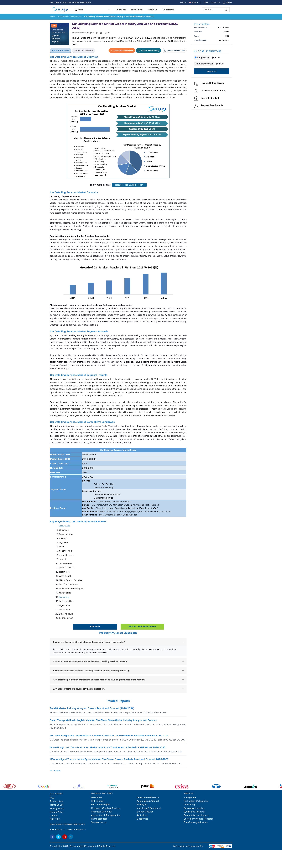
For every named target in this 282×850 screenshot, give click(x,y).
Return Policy (57, 812)
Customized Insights (194, 808)
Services (121, 9)
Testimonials (56, 801)
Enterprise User (205, 63)
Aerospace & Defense (148, 797)
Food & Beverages (100, 804)
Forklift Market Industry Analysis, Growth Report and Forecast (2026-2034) (92, 708)
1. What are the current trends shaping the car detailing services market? (89, 642)
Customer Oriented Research (198, 818)
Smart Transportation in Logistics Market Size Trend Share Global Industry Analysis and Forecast (103, 720)
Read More (55, 771)
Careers (54, 815)
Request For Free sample (142, 626)
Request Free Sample (211, 105)
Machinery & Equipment (149, 808)
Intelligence (190, 797)
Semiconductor (99, 822)
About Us (152, 9)
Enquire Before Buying (212, 83)
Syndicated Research (194, 811)
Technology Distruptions (196, 801)
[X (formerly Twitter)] (58, 836)
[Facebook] (52, 836)
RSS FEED (55, 819)
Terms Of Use (57, 804)
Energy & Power (145, 811)
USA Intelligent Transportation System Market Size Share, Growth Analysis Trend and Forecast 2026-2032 (109, 759)
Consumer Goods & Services (105, 808)
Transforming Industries (196, 822)
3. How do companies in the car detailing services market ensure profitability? (91, 670)
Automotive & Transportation (70, 16)
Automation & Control (148, 801)
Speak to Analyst (210, 98)
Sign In (229, 2)
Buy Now (95, 626)
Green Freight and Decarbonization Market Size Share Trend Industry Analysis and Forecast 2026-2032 (107, 747)
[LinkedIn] (70, 836)
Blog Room (137, 9)
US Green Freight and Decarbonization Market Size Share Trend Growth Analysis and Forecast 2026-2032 (109, 735)
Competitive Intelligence (196, 815)
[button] (92, 10)
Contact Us (215, 2)
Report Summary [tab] (60, 50)
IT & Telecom (97, 801)
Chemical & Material (101, 811)
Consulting (189, 804)
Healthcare (96, 797)
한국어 (107, 33)
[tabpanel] (118, 376)
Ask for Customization (213, 90)
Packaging (142, 804)
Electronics (142, 818)
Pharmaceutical (99, 818)
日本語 (99, 33)
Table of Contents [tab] (84, 50)
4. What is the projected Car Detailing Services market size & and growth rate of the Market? (99, 679)
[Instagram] (64, 836)
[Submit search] (226, 9)
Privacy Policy (57, 808)
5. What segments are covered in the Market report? (79, 688)
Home (52, 16)
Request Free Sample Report (129, 185)
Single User (203, 57)
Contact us (168, 9)
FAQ (52, 797)
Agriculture (142, 815)
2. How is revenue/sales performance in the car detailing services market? (90, 661)
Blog (206, 2)
